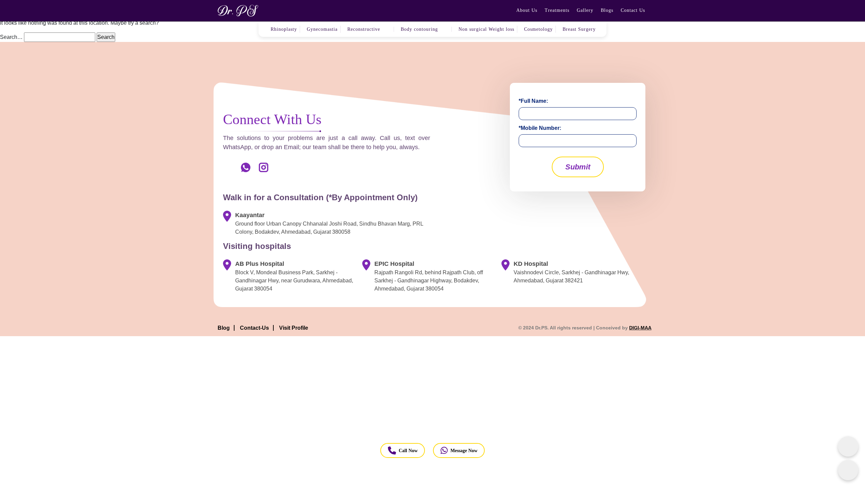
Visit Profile (293, 328)
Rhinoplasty (284, 29)
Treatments (557, 10)
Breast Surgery (579, 29)
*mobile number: (540, 128)
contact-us (254, 328)
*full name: (533, 101)
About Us (526, 10)
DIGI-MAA (640, 327)
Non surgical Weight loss (486, 29)
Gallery (585, 10)
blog (224, 328)
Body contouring (419, 29)
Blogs (607, 10)
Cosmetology (538, 29)
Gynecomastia (322, 29)
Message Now (463, 450)
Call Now (408, 450)
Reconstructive (363, 29)
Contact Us (633, 10)
